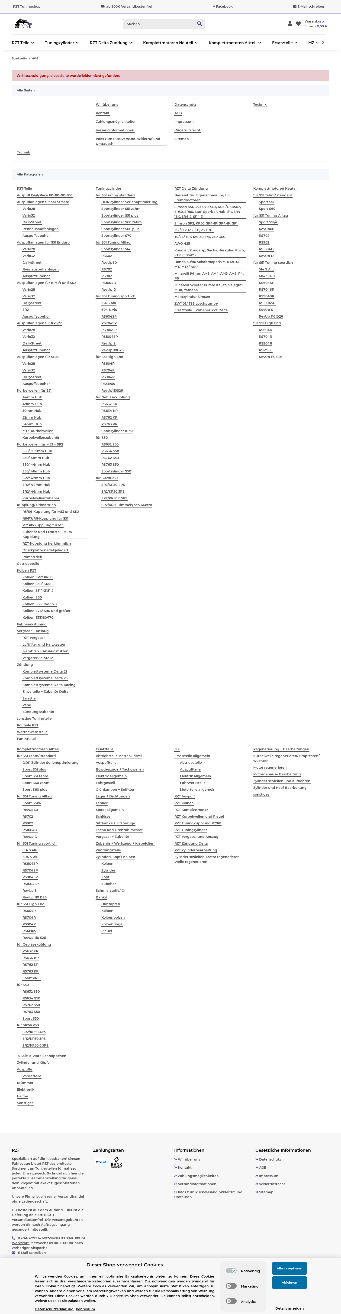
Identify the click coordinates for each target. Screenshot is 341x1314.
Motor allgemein (110, 810)
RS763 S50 (110, 464)
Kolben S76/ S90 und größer (47, 611)
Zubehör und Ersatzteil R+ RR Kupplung (47, 534)
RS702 (106, 269)
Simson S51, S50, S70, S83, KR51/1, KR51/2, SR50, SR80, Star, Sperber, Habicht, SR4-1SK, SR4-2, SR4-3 (207, 212)
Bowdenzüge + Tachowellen (120, 769)
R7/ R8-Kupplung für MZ (43, 525)
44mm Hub (32, 397)
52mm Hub (32, 417)
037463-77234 (29, 1238)
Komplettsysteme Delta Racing (49, 685)
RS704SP (109, 323)
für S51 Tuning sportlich (115, 296)
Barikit (101, 897)
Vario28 (29, 209)
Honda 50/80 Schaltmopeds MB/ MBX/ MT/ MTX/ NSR (206, 264)
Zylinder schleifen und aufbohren (281, 781)
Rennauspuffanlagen (41, 229)
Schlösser (104, 816)
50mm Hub (32, 411)
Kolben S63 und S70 (40, 604)
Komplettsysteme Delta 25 (45, 678)
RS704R (108, 370)
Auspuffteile (106, 763)
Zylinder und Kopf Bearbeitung (280, 788)
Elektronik (25, 1089)
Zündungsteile (108, 850)
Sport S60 (267, 209)
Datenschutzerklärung (54, 1309)
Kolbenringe (111, 924)
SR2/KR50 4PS (113, 485)
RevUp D (108, 289)
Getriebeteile (28, 564)
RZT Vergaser (34, 638)
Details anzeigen (289, 1308)
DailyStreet (32, 222)
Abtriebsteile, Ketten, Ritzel (119, 756)
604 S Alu (109, 310)
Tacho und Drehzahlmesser (119, 830)
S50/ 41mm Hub (36, 458)
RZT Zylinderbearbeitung (195, 850)
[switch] (231, 1270)
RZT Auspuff (184, 796)
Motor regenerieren (270, 767)
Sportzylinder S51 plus (119, 215)
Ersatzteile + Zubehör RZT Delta (201, 310)
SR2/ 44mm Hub (37, 485)
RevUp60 (109, 262)
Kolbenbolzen (113, 917)
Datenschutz (185, 104)
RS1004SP (109, 337)
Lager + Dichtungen (113, 796)
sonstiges (261, 794)
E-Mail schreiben (311, 6)
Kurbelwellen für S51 (34, 390)
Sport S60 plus (35, 789)
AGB (178, 113)
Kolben (107, 864)
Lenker (102, 803)
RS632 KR (109, 404)
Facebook (224, 6)
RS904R (108, 377)
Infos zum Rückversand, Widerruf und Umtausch (128, 141)
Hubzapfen (110, 904)
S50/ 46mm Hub (36, 471)
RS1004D (108, 283)
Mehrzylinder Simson (192, 297)
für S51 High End (109, 357)
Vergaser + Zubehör (112, 837)
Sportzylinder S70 (116, 236)
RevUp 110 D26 (271, 316)
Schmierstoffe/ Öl (110, 890)
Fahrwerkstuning (32, 624)
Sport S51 (266, 202)
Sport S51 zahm (35, 776)
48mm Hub (32, 404)
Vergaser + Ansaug (33, 631)
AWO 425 (182, 243)
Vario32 (29, 215)
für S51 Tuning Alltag (113, 242)
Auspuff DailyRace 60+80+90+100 (44, 195)
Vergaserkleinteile (38, 658)
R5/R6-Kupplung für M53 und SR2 (51, 512)
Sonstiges (25, 1103)
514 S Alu (108, 303)
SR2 (26, 310)
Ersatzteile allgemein (192, 756)
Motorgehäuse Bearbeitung (277, 774)
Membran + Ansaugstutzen (45, 651)
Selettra (29, 698)
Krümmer (25, 1083)
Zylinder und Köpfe (33, 1062)
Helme (22, 1096)
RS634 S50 (110, 451)
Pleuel (106, 931)
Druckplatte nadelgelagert (45, 550)
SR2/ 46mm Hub (36, 491)
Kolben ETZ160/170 (38, 617)
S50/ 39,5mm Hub (37, 451)
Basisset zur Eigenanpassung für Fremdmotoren (202, 197)
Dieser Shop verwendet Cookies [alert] (125, 1265)
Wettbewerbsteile (32, 732)
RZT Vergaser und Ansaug (196, 837)
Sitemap (181, 139)
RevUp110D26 (112, 350)
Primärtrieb (32, 557)
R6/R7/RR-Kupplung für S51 (45, 518)
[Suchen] (199, 24)
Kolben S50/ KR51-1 (38, 584)
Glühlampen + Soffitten (115, 789)
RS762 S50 (110, 458)
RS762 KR (109, 417)
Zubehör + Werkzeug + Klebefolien (125, 843)
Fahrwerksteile (193, 783)
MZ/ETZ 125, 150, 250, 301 (193, 230)
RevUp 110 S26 (270, 357)
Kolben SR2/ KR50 (37, 577)
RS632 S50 (110, 444)
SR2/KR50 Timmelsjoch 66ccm (126, 505)
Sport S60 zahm (36, 783)
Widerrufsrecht (187, 130)
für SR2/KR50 (107, 478)
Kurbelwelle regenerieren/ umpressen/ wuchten (286, 758)
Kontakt (102, 113)
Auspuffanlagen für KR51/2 (39, 323)
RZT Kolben (184, 803)
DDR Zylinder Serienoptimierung (129, 202)
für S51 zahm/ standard (115, 195)
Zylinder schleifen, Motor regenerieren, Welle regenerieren (207, 859)
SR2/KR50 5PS (113, 491)
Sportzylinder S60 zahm (121, 222)
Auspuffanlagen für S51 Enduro (43, 242)
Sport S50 (31, 1018)
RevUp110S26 (112, 390)
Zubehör (108, 884)
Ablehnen (289, 1282)
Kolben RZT (26, 570)
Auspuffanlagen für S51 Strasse (43, 202)
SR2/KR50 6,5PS (114, 498)
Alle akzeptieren (289, 1268)
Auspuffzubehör (36, 236)
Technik (260, 104)
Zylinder (108, 870)
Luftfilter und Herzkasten (44, 644)
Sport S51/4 (268, 222)
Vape (27, 705)
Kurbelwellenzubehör (41, 438)
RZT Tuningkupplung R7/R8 (197, 823)
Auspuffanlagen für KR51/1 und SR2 (46, 283)
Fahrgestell (105, 783)
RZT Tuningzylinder (190, 830)
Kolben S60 (32, 597)
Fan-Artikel (26, 739)
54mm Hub (32, 424)
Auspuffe (24, 1069)
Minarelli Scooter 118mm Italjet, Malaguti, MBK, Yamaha (208, 287)
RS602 (106, 256)
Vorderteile (32, 1076)
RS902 (106, 276)
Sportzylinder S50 (116, 471)
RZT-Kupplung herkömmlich (47, 543)
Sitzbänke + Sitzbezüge (115, 823)
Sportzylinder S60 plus (120, 229)
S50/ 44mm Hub (36, 464)
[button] (290, 24)
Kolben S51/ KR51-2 (38, 591)
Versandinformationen (115, 130)
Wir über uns (107, 104)
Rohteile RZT (27, 725)
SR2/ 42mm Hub (36, 478)
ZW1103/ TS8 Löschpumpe (196, 303)
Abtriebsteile (191, 763)
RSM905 (108, 384)
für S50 (102, 438)
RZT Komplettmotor (191, 810)
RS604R (108, 363)
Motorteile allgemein (198, 789)
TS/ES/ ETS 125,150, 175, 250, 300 (199, 237)
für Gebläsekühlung (113, 397)
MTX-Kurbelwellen (38, 431)
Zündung (25, 665)
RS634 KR (109, 411)
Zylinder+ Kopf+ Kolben (115, 857)
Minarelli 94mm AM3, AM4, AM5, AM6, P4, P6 (209, 275)
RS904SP (109, 330)
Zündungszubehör (38, 712)
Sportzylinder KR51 (117, 431)
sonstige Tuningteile (34, 718)
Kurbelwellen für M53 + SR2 (40, 444)
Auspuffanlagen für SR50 (38, 357)
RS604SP (109, 316)
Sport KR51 (31, 978)
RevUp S (108, 343)
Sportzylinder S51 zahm (121, 209)
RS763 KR (109, 424)
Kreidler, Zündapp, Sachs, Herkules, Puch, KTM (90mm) (209, 252)
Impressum (184, 122)
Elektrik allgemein (111, 776)
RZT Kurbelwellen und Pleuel (199, 816)
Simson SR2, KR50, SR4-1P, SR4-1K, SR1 (206, 223)
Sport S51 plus (34, 769)
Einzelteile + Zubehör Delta (45, 692)
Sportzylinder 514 (115, 249)
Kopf (105, 877)
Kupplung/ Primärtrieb (36, 505)
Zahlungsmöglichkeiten (116, 122)
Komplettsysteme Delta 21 (45, 671)
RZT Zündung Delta (191, 843)
